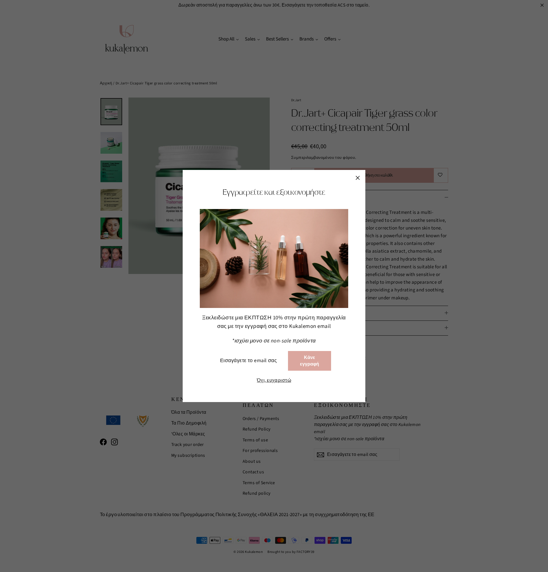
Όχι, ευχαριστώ (274, 380)
